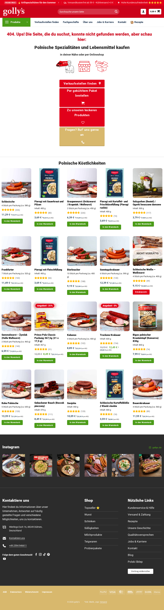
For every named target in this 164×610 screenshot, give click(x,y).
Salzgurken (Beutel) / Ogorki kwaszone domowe (147, 203)
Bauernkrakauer (141, 403)
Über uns (88, 22)
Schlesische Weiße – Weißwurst (144, 271)
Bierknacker (73, 269)
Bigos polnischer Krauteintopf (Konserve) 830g (146, 338)
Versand (103, 602)
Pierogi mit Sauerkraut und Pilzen (48, 203)
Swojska (71, 403)
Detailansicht (141, 292)
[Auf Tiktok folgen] (44, 554)
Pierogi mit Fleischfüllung (48, 269)
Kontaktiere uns (17, 538)
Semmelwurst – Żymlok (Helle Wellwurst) (14, 336)
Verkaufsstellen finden (47, 22)
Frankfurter (8, 269)
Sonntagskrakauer (110, 269)
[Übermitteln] (116, 11)
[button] (143, 11)
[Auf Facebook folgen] (36, 554)
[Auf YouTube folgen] (4, 559)
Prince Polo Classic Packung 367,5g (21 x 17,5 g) (46, 338)
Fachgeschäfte (71, 22)
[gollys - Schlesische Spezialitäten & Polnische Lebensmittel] (17, 11)
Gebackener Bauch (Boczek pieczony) (49, 404)
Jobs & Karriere (105, 22)
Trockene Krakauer (110, 335)
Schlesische (8, 201)
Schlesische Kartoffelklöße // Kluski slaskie (114, 404)
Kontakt (122, 22)
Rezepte (138, 22)
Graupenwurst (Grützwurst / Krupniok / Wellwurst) (81, 203)
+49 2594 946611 (18, 545)
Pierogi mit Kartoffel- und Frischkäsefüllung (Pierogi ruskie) (114, 204)
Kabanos (71, 335)
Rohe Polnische (10, 403)
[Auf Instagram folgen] (40, 554)
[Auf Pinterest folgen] (48, 554)
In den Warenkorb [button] (12, 221)
